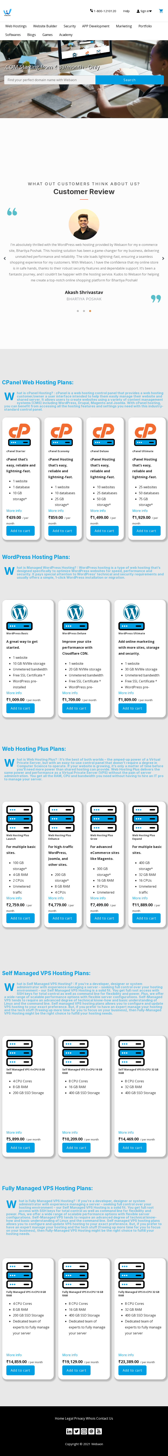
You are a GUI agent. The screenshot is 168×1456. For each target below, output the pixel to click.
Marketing (124, 26)
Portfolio (145, 26)
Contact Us (104, 1418)
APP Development (95, 26)
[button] (4, 258)
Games (47, 34)
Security (70, 26)
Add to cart (20, 531)
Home (59, 1418)
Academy (66, 34)
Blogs (31, 34)
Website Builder (45, 26)
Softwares (13, 34)
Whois (90, 1418)
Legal (69, 1418)
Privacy (79, 1418)
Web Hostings (16, 26)
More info (14, 510)
